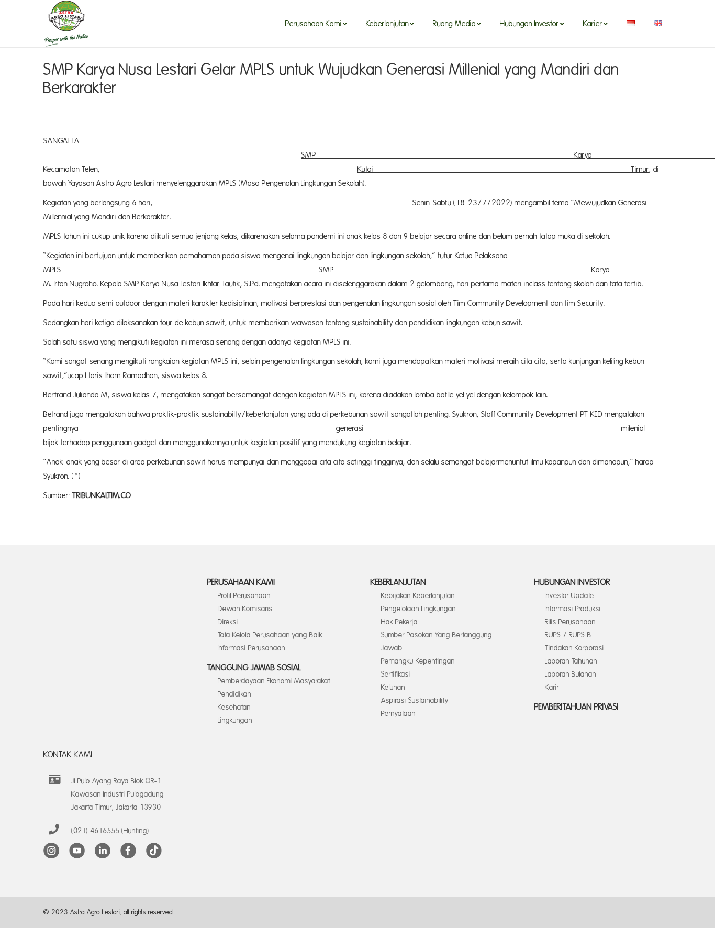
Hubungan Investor (572, 582)
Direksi (228, 622)
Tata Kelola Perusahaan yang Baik (270, 635)
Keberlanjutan (398, 582)
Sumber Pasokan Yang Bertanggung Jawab (436, 641)
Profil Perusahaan (244, 596)
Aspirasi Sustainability (415, 700)
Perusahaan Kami (241, 582)
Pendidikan (234, 694)
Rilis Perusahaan (570, 622)
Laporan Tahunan (571, 661)
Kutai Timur (503, 169)
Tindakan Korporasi (574, 648)
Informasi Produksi (573, 609)
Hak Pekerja (399, 622)
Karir (552, 687)
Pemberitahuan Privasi (576, 707)
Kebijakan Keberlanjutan (418, 596)
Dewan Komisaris (245, 609)
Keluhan (393, 687)
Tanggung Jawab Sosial (254, 667)
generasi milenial (490, 428)
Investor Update (569, 596)
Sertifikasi (395, 674)
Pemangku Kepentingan (418, 661)
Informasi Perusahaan (251, 648)
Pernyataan (398, 713)
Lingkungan (235, 720)
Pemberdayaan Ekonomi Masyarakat (274, 681)
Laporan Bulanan (570, 674)
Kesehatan (234, 707)
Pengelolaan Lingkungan (418, 609)
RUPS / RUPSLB (568, 635)
